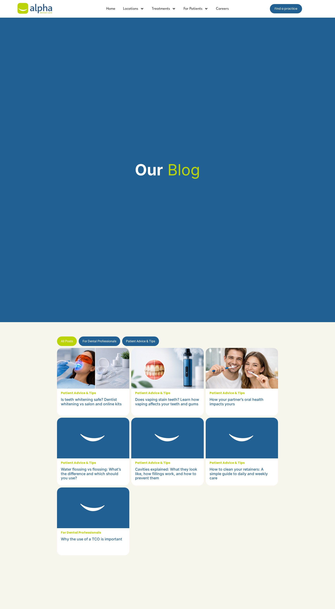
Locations (130, 8)
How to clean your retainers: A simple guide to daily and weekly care (239, 473)
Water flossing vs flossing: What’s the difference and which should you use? (91, 473)
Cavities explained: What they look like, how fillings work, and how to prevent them (166, 473)
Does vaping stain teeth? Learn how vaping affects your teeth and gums (167, 401)
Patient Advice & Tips (140, 341)
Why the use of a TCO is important (91, 539)
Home (110, 8)
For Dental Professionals (99, 341)
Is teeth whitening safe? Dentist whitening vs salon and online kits (91, 401)
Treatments (161, 8)
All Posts (67, 341)
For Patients (193, 8)
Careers (222, 8)
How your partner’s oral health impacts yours (236, 401)
